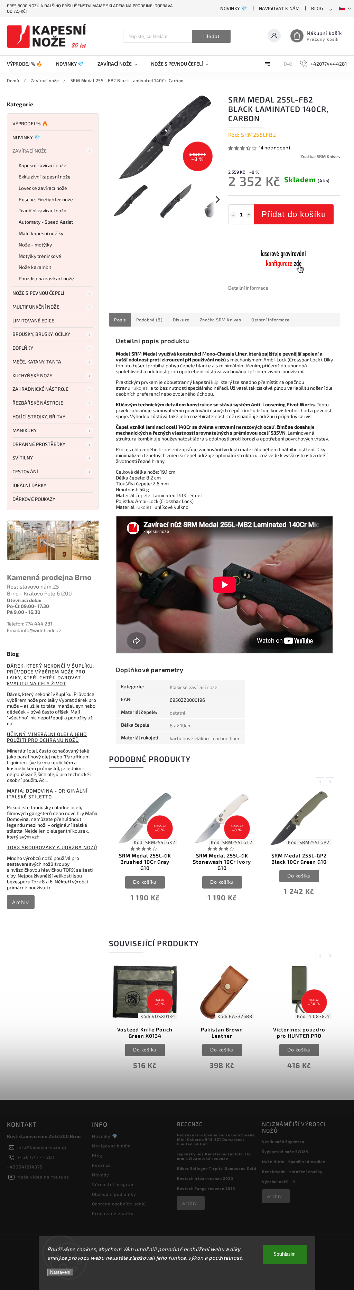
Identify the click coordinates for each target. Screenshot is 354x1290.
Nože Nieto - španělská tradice (293, 1161)
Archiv (20, 902)
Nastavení (60, 1272)
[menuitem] (28, 63)
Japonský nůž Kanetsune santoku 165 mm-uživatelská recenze (214, 1156)
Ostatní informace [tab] (270, 319)
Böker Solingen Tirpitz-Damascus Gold (216, 1168)
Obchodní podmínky (114, 1194)
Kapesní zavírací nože (42, 165)
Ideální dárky (29, 485)
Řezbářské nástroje (37, 403)
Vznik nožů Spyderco (283, 1141)
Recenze (101, 1165)
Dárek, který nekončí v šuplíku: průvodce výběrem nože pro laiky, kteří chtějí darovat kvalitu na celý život (50, 674)
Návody (100, 1174)
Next (331, 781)
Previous (321, 781)
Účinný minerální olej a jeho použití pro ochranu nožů (47, 737)
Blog (317, 8)
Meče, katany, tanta (36, 362)
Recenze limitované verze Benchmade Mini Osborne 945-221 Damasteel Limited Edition (216, 1139)
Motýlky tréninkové (40, 256)
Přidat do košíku (293, 214)
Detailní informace (248, 288)
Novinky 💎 (233, 8)
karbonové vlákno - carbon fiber (205, 738)
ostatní (177, 713)
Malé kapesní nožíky (41, 233)
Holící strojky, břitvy (38, 416)
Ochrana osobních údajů (119, 1203)
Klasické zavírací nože (193, 687)
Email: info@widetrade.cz (34, 630)
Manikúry (24, 430)
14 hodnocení (274, 148)
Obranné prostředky (38, 444)
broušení (168, 449)
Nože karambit (35, 267)
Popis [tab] (120, 319)
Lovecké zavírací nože (43, 188)
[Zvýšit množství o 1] (249, 215)
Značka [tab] (220, 319)
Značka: (320, 156)
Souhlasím (285, 1254)
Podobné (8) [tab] (149, 319)
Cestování (25, 471)
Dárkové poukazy (34, 499)
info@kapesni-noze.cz (42, 1147)
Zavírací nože (29, 151)
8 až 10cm (181, 725)
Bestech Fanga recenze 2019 (206, 1188)
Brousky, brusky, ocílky (41, 334)
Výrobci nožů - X (278, 1181)
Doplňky (22, 348)
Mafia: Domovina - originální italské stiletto (47, 793)
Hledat (211, 36)
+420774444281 (35, 1157)
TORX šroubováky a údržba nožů (52, 847)
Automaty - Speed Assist (46, 222)
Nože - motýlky (35, 245)
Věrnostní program (113, 1184)
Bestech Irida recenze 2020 (205, 1178)
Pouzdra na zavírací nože (46, 278)
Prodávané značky (113, 1213)
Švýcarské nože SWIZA (285, 1151)
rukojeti (139, 388)
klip (214, 382)
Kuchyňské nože (32, 375)
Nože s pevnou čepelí (38, 293)
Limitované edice (33, 320)
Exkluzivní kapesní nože (45, 177)
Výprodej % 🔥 (30, 123)
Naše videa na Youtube (43, 1177)
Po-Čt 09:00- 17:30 (28, 606)
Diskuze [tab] (181, 319)
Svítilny (22, 457)
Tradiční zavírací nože (42, 210)
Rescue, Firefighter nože (46, 199)
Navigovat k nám (279, 8)
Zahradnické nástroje (40, 389)
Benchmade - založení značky (292, 1171)
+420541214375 (25, 1167)
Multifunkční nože (35, 307)
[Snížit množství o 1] (233, 215)
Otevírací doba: (24, 600)
